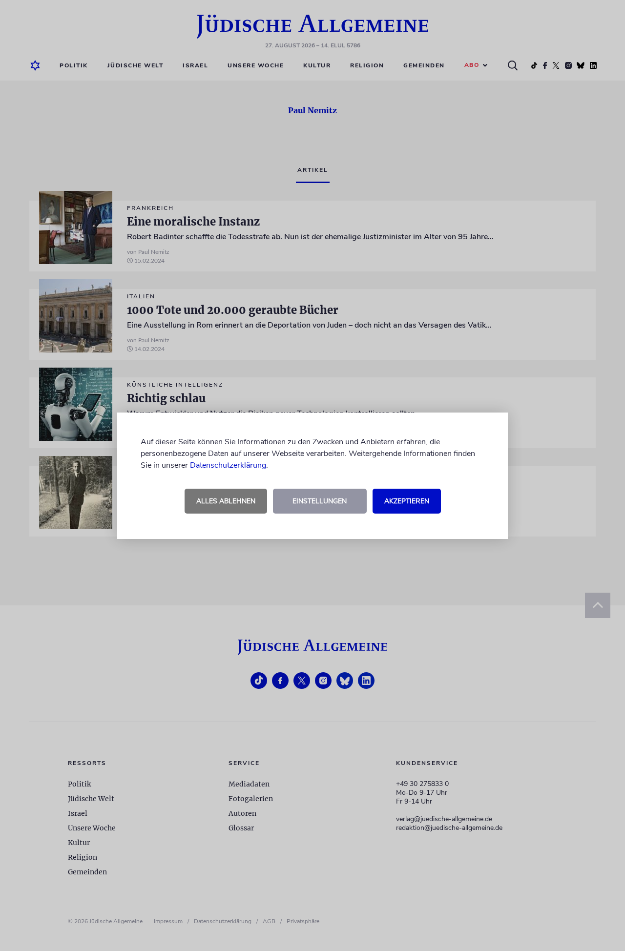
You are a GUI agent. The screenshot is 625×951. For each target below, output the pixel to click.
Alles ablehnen (225, 501)
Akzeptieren (406, 501)
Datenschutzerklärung (228, 465)
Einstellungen (319, 501)
